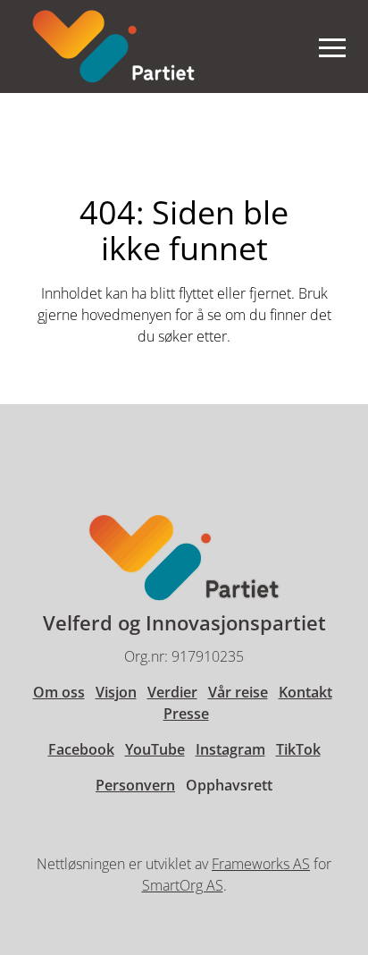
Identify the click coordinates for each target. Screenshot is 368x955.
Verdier (172, 692)
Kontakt (305, 692)
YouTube (155, 749)
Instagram (230, 749)
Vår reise (238, 692)
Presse (186, 713)
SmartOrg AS (182, 885)
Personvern (135, 785)
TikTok (298, 749)
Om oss (59, 692)
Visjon (116, 692)
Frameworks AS (261, 864)
